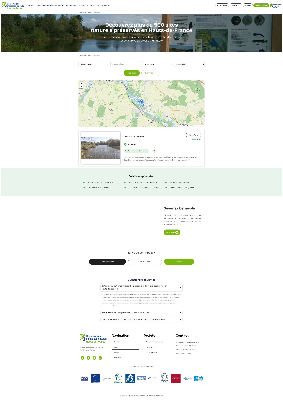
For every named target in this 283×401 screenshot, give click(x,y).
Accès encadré (196, 139)
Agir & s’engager (71, 6)
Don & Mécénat (151, 352)
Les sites (31, 6)
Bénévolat (117, 357)
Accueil (81, 12)
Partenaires (150, 347)
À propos (103, 6)
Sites (115, 347)
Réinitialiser (150, 73)
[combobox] (125, 64)
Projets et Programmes (90, 6)
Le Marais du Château (134, 136)
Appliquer (132, 73)
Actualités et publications (52, 6)
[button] (141, 101)
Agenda (38, 6)
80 (154, 151)
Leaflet (182, 126)
